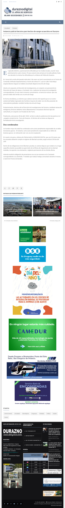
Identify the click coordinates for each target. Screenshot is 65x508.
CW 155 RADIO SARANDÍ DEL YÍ (33, 440)
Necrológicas (25, 413)
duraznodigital (8, 35)
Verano (6, 417)
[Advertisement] (32, 173)
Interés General (8, 413)
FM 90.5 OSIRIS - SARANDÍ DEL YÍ (33, 445)
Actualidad (7, 28)
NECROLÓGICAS (12, 1)
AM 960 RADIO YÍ (29, 435)
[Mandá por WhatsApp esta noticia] (5, 188)
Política (48, 413)
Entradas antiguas (54, 220)
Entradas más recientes (12, 220)
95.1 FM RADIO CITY (30, 431)
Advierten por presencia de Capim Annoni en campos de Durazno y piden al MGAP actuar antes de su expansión (55, 431)
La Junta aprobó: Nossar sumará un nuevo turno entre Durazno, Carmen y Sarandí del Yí (55, 445)
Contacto (5, 1)
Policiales (14, 28)
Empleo (55, 413)
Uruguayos (34, 413)
